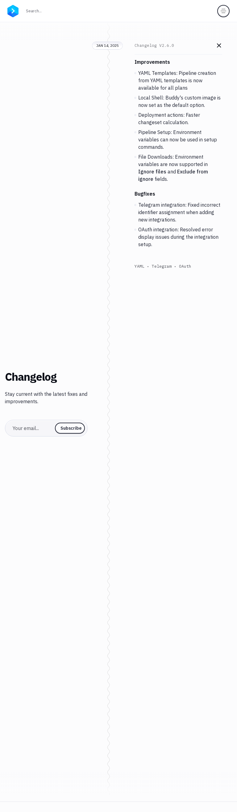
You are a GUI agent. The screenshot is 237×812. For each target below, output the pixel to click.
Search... (35, 11)
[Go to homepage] (13, 10)
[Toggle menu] (223, 11)
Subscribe (70, 428)
